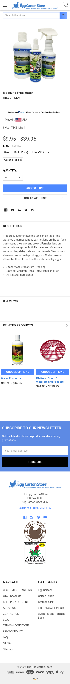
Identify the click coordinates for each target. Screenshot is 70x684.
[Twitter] (26, 210)
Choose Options (17, 371)
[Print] (19, 210)
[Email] (12, 210)
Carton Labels (46, 595)
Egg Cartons (45, 590)
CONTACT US (11, 613)
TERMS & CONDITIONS (16, 625)
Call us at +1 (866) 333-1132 (35, 507)
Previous (58, 325)
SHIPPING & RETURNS (16, 601)
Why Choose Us (12, 595)
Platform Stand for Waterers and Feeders (50, 380)
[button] (35, 531)
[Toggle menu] (5, 5)
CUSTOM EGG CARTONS (17, 590)
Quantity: (10, 170)
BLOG (6, 619)
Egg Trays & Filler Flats (51, 607)
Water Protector (11, 378)
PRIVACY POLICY (13, 631)
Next (66, 325)
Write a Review (11, 97)
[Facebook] (6, 210)
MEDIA (7, 643)
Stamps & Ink (46, 601)
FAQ (5, 637)
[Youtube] (45, 517)
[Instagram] (32, 517)
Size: (12, 145)
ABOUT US (9, 607)
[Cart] (65, 5)
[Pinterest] (33, 210)
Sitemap (8, 649)
